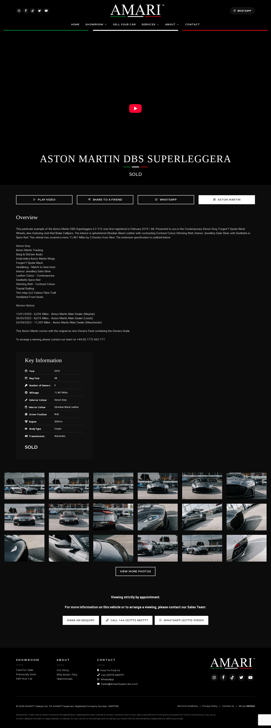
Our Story (63, 670)
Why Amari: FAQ (67, 674)
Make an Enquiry (81, 620)
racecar (250, 706)
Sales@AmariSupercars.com (119, 683)
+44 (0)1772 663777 (112, 674)
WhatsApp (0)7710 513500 (183, 620)
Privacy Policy (210, 706)
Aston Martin (228, 199)
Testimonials (64, 678)
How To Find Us (110, 670)
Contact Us (228, 706)
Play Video (46, 199)
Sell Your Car (24, 678)
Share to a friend (107, 199)
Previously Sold (26, 674)
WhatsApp (244, 10)
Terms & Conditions (187, 706)
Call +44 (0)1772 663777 (129, 620)
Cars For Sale (24, 669)
